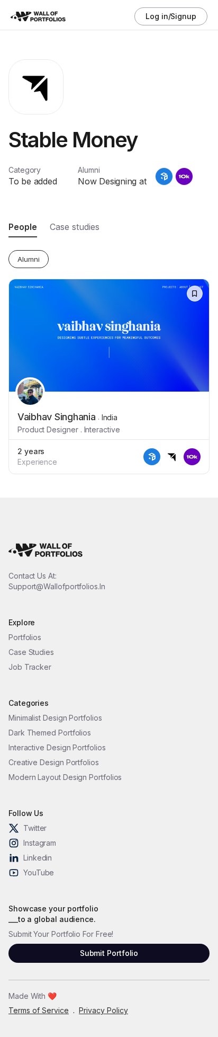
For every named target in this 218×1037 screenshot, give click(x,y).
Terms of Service (38, 1010)
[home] (42, 16)
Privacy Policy (103, 1010)
